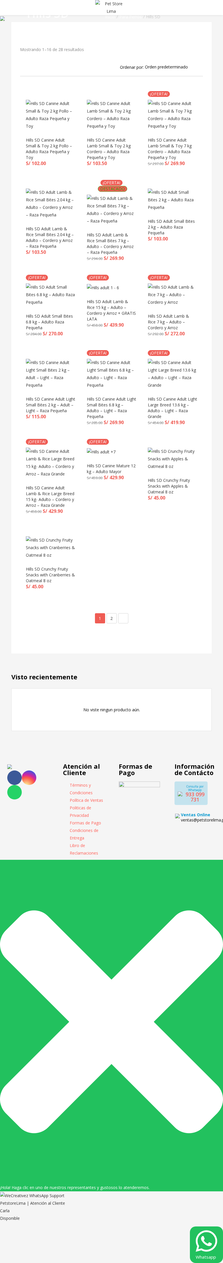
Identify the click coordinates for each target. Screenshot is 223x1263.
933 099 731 (195, 797)
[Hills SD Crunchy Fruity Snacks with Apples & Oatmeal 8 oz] (172, 458)
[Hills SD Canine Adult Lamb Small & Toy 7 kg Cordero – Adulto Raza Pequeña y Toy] (172, 114)
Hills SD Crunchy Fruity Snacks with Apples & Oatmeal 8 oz (169, 486)
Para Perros (130, 16)
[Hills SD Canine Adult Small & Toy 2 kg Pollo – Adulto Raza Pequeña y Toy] (50, 114)
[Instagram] (29, 777)
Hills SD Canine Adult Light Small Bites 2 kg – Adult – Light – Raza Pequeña (50, 404)
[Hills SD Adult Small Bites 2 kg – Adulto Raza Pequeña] (172, 199)
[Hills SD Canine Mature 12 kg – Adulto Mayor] (101, 451)
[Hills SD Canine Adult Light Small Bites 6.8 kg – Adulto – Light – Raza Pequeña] (111, 373)
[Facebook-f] (14, 777)
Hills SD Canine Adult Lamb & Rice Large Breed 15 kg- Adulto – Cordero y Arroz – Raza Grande (50, 496)
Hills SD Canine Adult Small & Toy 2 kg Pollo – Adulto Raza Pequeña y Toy (49, 148)
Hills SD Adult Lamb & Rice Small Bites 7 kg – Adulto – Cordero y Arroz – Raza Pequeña (110, 243)
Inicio (110, 16)
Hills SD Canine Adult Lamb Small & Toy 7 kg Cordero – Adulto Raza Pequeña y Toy (170, 148)
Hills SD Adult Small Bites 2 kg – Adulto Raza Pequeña (171, 227)
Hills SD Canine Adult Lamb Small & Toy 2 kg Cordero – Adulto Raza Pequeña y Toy (109, 148)
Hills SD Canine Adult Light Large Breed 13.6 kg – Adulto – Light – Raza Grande (172, 407)
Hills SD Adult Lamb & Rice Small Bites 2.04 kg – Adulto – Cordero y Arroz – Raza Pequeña (50, 237)
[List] (30, 67)
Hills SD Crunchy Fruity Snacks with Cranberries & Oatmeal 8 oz (50, 574)
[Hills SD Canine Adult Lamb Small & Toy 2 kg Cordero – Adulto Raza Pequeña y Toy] (111, 114)
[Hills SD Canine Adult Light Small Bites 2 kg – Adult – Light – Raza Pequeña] (50, 373)
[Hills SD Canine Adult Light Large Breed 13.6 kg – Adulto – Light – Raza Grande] (172, 373)
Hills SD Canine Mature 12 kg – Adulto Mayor (111, 468)
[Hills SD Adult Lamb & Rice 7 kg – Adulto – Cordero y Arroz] (172, 294)
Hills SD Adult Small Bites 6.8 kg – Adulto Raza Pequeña (49, 321)
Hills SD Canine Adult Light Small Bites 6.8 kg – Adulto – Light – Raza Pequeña (111, 407)
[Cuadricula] (22, 67)
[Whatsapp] (14, 792)
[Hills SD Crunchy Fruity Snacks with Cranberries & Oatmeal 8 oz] (50, 547)
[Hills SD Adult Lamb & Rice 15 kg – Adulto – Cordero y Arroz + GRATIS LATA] (103, 287)
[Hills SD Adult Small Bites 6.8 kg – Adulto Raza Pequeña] (50, 294)
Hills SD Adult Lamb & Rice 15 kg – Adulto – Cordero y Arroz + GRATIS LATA (111, 310)
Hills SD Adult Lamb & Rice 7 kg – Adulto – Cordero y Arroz (168, 321)
